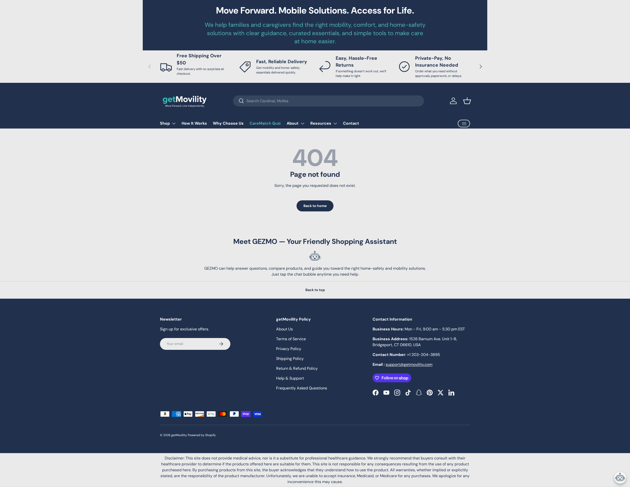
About (293, 123)
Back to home (315, 206)
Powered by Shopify (202, 435)
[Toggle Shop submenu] (174, 123)
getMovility (179, 435)
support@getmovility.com (409, 364)
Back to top (315, 290)
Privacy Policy (288, 348)
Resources (320, 123)
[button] (467, 100)
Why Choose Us (228, 123)
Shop (165, 123)
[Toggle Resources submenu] (335, 123)
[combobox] (328, 100)
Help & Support (290, 378)
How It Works (194, 123)
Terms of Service (291, 338)
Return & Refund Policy (297, 368)
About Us (284, 329)
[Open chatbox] (620, 478)
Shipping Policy (290, 358)
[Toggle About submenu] (302, 123)
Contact (351, 123)
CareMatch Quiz (265, 123)
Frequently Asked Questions (301, 388)
